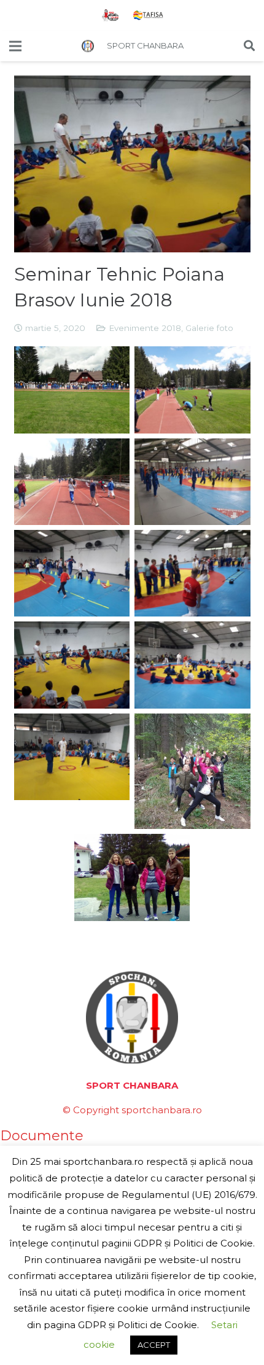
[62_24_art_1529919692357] (72, 573)
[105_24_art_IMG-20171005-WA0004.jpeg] (132, 877)
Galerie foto (209, 328)
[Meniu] (15, 46)
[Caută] (249, 46)
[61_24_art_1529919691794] (192, 481)
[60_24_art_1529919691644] (72, 481)
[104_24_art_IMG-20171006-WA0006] (192, 771)
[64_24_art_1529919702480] (72, 664)
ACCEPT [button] (154, 1345)
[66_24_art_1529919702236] (72, 757)
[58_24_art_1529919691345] (72, 389)
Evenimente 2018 (145, 328)
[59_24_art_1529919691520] (192, 389)
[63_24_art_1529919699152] (192, 573)
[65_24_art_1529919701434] (192, 664)
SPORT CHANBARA (145, 45)
